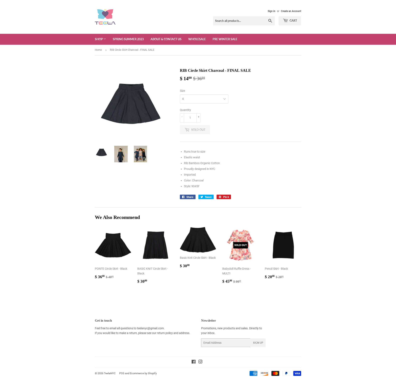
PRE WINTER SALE (225, 39)
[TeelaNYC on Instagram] (200, 362)
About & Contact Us (166, 39)
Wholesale (197, 39)
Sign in (271, 11)
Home (98, 49)
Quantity (185, 110)
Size (182, 90)
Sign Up (258, 342)
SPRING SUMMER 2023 (128, 39)
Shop (99, 39)
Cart (293, 20)
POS (121, 373)
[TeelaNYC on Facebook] (193, 362)
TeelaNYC (110, 373)
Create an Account (291, 11)
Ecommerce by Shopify (143, 373)
